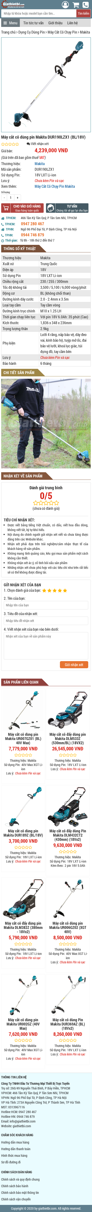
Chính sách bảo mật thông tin (20, 1192)
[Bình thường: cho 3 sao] (55, 591)
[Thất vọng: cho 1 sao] (44, 591)
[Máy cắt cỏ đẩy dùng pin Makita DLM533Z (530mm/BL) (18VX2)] (67, 710)
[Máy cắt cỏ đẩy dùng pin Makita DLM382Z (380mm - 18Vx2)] (23, 899)
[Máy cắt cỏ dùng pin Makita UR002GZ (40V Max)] (23, 995)
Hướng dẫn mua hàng (15, 1142)
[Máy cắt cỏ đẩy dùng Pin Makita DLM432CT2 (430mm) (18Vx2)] (67, 807)
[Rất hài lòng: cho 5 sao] (65, 591)
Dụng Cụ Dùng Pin (31, 32)
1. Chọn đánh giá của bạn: (22, 590)
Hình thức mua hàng (14, 1155)
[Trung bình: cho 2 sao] (50, 591)
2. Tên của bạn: (14, 598)
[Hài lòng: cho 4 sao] (60, 591)
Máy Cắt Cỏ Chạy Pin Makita (55, 186)
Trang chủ (8, 32)
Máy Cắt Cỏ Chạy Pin (62, 32)
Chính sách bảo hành (14, 1186)
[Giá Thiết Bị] (13, 6)
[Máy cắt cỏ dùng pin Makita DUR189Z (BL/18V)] (23, 807)
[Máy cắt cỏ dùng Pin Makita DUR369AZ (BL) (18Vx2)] (67, 995)
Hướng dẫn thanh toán (15, 1149)
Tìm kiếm (83, 13)
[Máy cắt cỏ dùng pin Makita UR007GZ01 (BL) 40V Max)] (23, 710)
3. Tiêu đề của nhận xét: (21, 613)
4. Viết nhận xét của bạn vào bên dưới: (31, 629)
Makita (85, 32)
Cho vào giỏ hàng (27, 206)
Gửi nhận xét (74, 664)
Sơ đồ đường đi (11, 1162)
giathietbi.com (22, 1126)
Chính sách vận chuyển (16, 1199)
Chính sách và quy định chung (20, 1179)
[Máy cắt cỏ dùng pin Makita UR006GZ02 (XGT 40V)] (67, 899)
